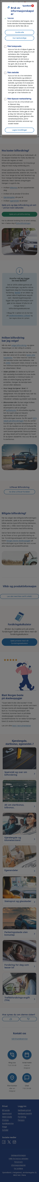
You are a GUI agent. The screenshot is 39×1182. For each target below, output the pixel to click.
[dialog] (19, 68)
